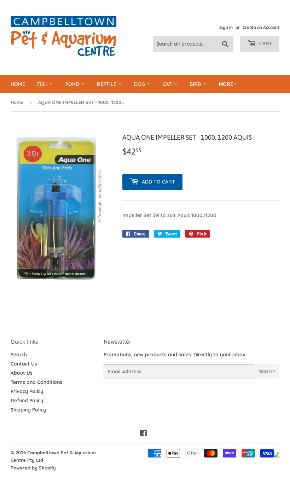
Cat (168, 84)
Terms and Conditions (36, 382)
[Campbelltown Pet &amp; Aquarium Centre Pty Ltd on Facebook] (143, 434)
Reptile (107, 84)
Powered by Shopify (33, 468)
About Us (22, 373)
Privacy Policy (27, 391)
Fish (43, 84)
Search (19, 354)
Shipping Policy (28, 410)
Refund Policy (27, 400)
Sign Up (267, 371)
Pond (73, 84)
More (226, 84)
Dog (140, 84)
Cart (265, 43)
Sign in (226, 27)
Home (18, 84)
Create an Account (261, 27)
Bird (196, 84)
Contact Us (24, 364)
